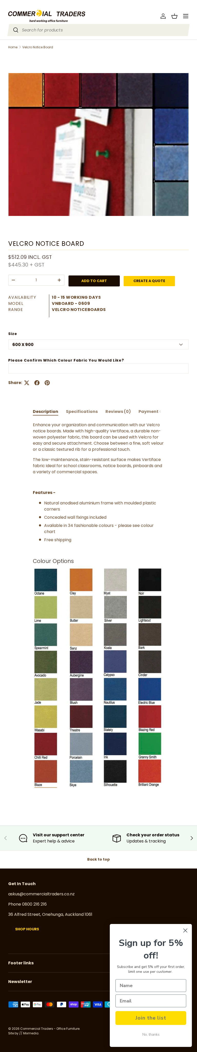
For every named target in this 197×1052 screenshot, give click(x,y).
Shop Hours (27, 929)
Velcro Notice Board (37, 47)
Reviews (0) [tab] (118, 411)
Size (12, 333)
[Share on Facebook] (37, 383)
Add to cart (94, 280)
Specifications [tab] (82, 411)
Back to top (98, 859)
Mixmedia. (31, 1033)
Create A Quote (149, 280)
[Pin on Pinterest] (47, 383)
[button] (174, 16)
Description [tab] (45, 411)
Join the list (150, 1017)
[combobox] (98, 30)
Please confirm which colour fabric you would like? (66, 360)
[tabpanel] (98, 610)
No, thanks (151, 1034)
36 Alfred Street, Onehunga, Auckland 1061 (50, 914)
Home (12, 47)
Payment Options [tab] (158, 411)
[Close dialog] (185, 930)
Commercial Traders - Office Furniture (50, 1028)
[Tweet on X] (27, 383)
